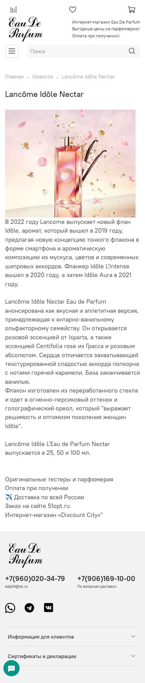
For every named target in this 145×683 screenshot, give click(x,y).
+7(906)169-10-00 (106, 578)
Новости (42, 76)
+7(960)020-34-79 (35, 578)
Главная (14, 76)
